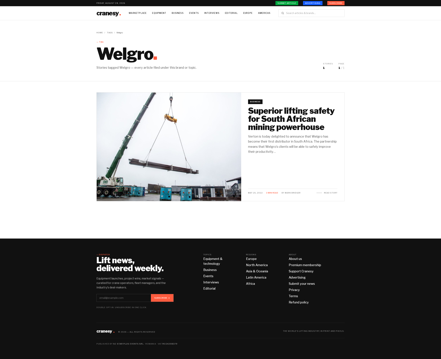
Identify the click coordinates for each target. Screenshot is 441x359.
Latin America (256, 277)
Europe (248, 13)
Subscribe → (162, 298)
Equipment (159, 13)
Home (99, 32)
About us (295, 259)
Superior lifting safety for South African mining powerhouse (291, 119)
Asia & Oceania (257, 271)
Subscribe (335, 3)
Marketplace (138, 13)
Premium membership (305, 265)
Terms (293, 296)
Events (194, 13)
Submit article (287, 3)
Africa (250, 283)
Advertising (312, 3)
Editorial (231, 13)
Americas (264, 13)
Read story (330, 193)
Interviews (211, 13)
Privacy (294, 290)
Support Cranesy (301, 271)
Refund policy (299, 302)
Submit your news (302, 283)
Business (178, 13)
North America (257, 265)
